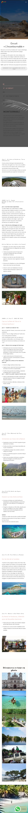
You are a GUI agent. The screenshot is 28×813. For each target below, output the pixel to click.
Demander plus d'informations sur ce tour (14, 68)
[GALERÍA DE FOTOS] (14, 682)
